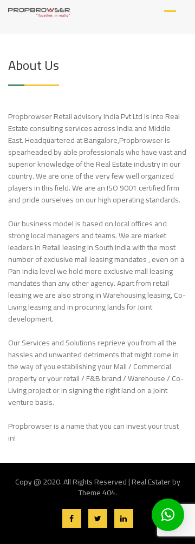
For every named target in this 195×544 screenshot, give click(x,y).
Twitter (97, 518)
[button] (168, 515)
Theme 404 (97, 492)
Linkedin (123, 518)
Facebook (71, 518)
